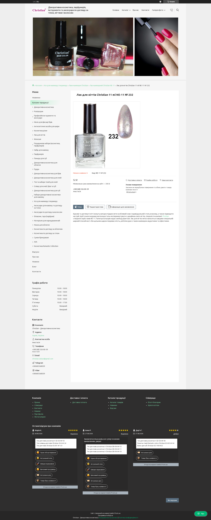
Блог (34, 267)
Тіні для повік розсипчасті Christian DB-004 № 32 (104, 446)
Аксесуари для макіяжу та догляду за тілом (48, 207)
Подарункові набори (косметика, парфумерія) (47, 144)
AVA (35, 242)
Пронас (37, 402)
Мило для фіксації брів (43, 122)
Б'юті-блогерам (154, 402)
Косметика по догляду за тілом (46, 233)
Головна (116, 10)
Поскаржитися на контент (108, 517)
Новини (35, 262)
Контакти (145, 10)
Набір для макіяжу (41, 150)
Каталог (125, 10)
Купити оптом (153, 405)
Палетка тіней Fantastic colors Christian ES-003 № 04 (155, 443)
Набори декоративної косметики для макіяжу (47, 196)
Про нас (136, 10)
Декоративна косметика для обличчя (45, 164)
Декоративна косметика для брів (47, 174)
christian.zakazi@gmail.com (42, 359)
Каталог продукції (40, 103)
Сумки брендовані (41, 238)
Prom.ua (117, 513)
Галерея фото (157, 10)
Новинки (36, 98)
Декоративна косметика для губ (47, 191)
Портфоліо (38, 414)
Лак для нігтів (39, 135)
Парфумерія (39, 154)
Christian (165, 216)
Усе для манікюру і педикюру (55, 85)
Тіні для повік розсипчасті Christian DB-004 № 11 (104, 449)
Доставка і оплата (79, 402)
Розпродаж (38, 111)
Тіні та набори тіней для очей (46, 182)
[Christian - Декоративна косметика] (39, 10)
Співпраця (38, 405)
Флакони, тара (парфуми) (44, 216)
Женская (37, 139)
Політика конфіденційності (128, 517)
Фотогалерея (39, 417)
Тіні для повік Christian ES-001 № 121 (50, 445)
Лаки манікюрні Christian (78, 85)
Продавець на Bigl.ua (105, 515)
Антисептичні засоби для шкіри (46, 126)
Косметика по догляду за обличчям (48, 229)
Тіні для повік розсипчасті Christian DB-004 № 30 (104, 451)
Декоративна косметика (44, 107)
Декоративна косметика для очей (47, 178)
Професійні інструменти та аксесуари (45, 117)
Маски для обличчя (42, 225)
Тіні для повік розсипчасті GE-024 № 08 (151, 441)
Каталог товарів (116, 402)
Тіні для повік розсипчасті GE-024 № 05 (51, 441)
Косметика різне (40, 131)
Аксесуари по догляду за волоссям (48, 212)
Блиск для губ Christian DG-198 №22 (150, 445)
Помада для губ (40, 158)
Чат (202, 514)
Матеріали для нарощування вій (47, 221)
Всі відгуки (172, 500)
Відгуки (35, 252)
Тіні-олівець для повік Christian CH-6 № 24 (51, 443)
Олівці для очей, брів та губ (45, 186)
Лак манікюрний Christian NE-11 (102, 85)
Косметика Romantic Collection (46, 246)
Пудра (36, 169)
